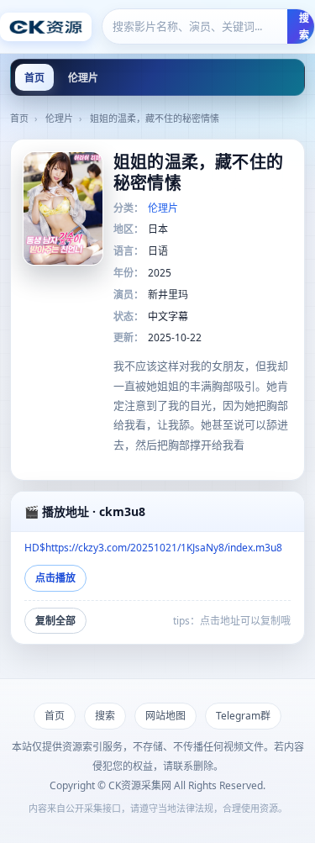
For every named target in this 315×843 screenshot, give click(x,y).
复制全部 (55, 621)
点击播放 (55, 578)
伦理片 (83, 78)
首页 (34, 78)
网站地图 (165, 716)
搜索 (105, 716)
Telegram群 (243, 716)
